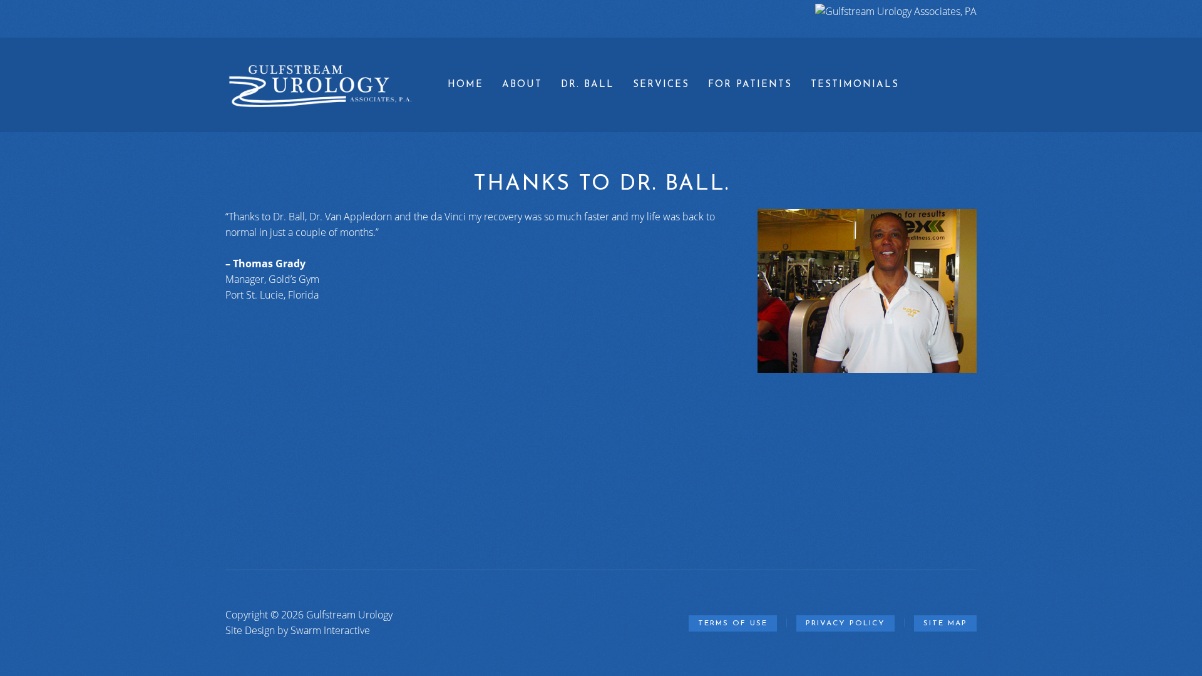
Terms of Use (733, 623)
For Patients (750, 85)
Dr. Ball (587, 85)
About (522, 85)
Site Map (945, 623)
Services (661, 85)
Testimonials (855, 85)
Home (465, 85)
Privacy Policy (845, 623)
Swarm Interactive (330, 630)
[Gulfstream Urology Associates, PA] (896, 11)
